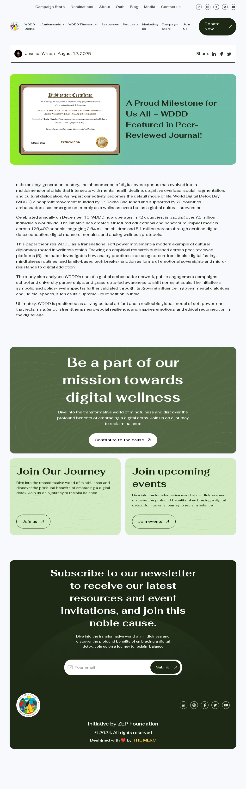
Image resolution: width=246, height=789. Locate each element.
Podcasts (130, 24)
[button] (83, 24)
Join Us (186, 27)
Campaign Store (170, 27)
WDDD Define (30, 27)
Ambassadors (53, 24)
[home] (15, 26)
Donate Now (212, 26)
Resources (110, 24)
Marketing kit (150, 27)
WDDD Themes (80, 24)
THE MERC (144, 740)
